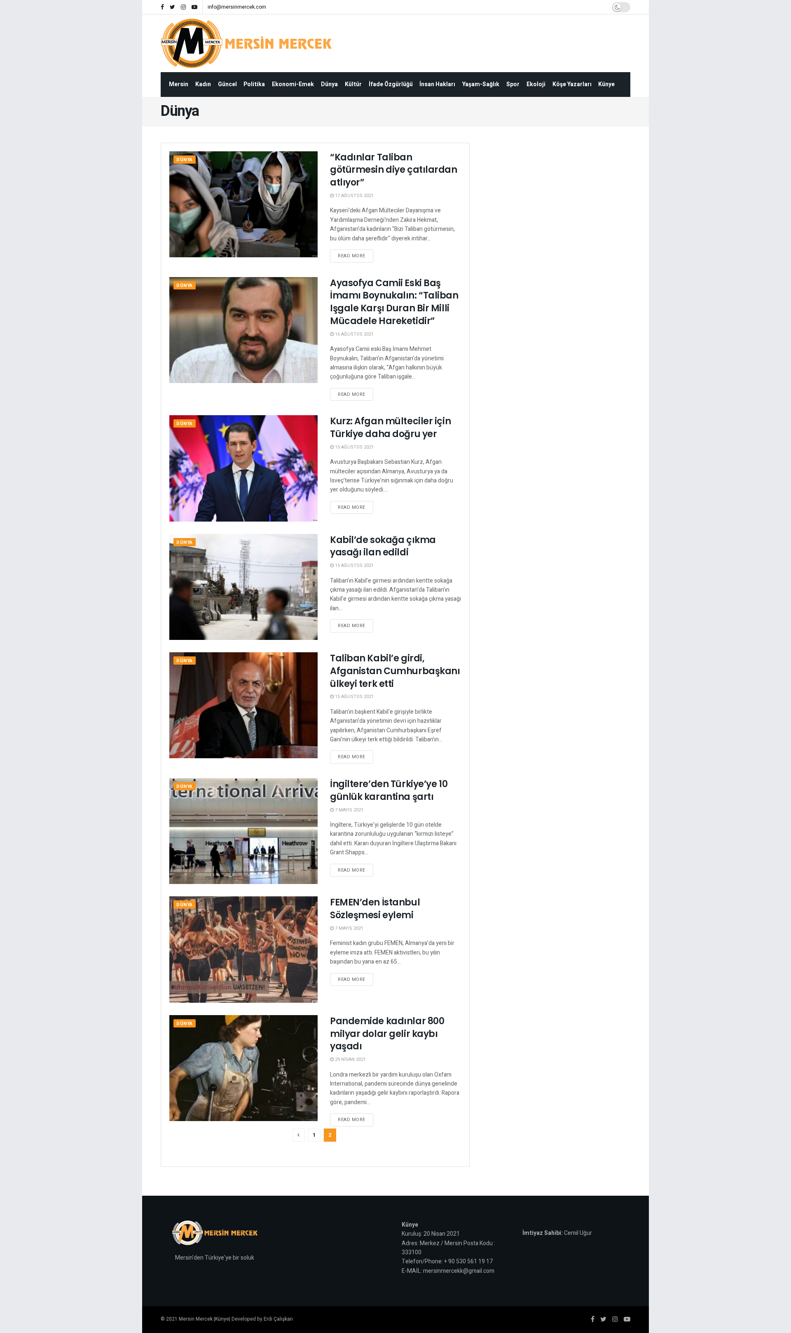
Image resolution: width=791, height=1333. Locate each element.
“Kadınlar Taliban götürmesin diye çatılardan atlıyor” (393, 170)
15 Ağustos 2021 (354, 447)
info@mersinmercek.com (237, 7)
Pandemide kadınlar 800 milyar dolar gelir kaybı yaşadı (387, 1034)
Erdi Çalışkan (278, 1319)
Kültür (353, 84)
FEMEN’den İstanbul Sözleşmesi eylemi (375, 909)
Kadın (203, 84)
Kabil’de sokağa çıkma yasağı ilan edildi (383, 546)
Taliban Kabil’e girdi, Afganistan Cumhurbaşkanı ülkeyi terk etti (395, 671)
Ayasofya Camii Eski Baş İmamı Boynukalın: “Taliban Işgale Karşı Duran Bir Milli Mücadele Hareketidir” (394, 302)
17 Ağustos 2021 (354, 195)
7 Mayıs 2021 (348, 809)
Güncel (227, 84)
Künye (606, 84)
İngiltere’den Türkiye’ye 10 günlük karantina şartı (388, 790)
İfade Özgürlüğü (391, 84)
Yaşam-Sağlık (480, 84)
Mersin (178, 84)
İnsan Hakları (437, 84)
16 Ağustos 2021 (354, 334)
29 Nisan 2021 (350, 1059)
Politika (254, 84)
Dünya (329, 84)
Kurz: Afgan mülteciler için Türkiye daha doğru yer (390, 427)
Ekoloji (536, 84)
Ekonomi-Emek (293, 84)
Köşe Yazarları (572, 84)
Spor (513, 84)
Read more (351, 255)
